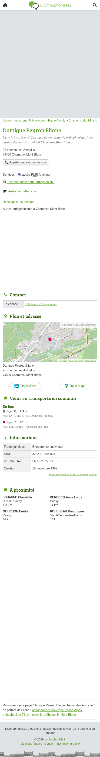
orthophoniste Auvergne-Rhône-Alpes (57, 710)
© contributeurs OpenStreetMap (79, 324)
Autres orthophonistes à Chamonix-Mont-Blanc (34, 209)
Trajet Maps (77, 386)
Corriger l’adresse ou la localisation (77, 361)
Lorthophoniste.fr (55, 739)
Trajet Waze (28, 386)
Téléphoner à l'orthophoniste (41, 304)
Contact (49, 743)
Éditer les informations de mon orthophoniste (73, 474)
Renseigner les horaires (18, 202)
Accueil (5, 5)
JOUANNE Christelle (17, 497)
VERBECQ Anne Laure (66, 497)
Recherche (95, 5)
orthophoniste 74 (14, 714)
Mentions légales (31, 743)
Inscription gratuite (68, 743)
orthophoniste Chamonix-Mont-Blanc (51, 714)
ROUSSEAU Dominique (67, 511)
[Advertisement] (50, 57)
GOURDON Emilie (15, 511)
